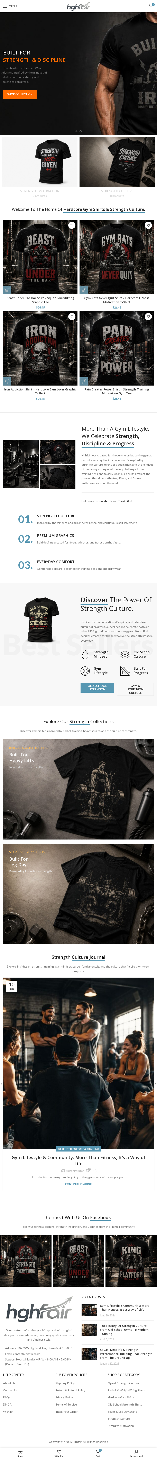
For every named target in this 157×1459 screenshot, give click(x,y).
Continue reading (78, 1184)
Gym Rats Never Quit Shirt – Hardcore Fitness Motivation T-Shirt (116, 300)
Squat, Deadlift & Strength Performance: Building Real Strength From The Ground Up (126, 1354)
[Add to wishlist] (71, 225)
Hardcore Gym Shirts (121, 1397)
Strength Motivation (121, 1425)
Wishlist (8, 1411)
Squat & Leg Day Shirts (122, 1411)
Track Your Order (66, 1411)
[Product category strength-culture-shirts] (117, 168)
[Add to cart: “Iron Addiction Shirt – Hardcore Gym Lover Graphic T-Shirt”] (7, 381)
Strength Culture (119, 1418)
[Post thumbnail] (89, 1310)
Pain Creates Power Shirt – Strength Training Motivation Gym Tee (117, 391)
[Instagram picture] (26, 1261)
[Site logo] (78, 6)
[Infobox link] (97, 654)
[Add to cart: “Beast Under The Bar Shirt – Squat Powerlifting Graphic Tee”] (7, 290)
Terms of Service (66, 1404)
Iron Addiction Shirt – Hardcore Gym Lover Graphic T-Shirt (40, 391)
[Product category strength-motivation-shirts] (39, 168)
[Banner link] (78, 789)
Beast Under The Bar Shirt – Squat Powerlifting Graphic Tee (40, 300)
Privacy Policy (64, 1397)
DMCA (7, 1404)
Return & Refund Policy (70, 1390)
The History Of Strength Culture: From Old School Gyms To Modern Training (124, 1330)
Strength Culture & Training (78, 1148)
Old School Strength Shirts (125, 1404)
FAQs (6, 1397)
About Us (9, 1383)
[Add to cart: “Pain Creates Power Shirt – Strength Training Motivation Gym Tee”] (84, 381)
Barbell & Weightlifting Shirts (126, 1390)
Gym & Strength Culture (123, 1383)
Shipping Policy (65, 1383)
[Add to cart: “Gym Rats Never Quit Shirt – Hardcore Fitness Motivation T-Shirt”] (84, 290)
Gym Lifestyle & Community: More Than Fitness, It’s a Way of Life (78, 1160)
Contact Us (10, 1390)
